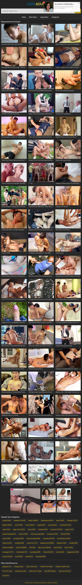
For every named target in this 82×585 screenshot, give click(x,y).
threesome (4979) (47, 520)
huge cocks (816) (19, 529)
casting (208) (19, 543)
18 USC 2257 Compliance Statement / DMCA (38, 582)
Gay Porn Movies (65, 571)
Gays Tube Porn (31, 566)
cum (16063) (30, 525)
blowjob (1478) (52, 534)
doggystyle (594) (73, 552)
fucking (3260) (18, 538)
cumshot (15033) (56, 529)
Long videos (44, 17)
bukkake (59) (43, 529)
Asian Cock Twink (35, 571)
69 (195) (32, 547)
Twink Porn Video (46, 566)
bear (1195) (69, 547)
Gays (41, 4)
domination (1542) (63, 538)
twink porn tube (20, 571)
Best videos (33, 17)
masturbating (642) (9, 534)
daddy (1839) (7, 525)
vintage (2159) (72, 520)
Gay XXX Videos (50, 571)
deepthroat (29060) (47, 543)
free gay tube (18, 566)
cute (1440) (6, 538)
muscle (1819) (7, 556)
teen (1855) (60, 520)
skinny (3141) (7, 543)
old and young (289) (37, 534)
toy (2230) (18, 556)
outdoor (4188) (7, 547)
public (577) (69, 529)
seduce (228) (23, 534)
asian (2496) (6, 520)
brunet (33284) (21, 547)
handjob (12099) (19, 520)
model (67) (29, 556)
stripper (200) (61, 543)
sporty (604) (52, 525)
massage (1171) (7, 552)
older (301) (6, 529)
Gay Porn (5, 575)
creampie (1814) (65, 525)
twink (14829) (33, 520)
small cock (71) (32, 543)
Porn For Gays (7, 571)
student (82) (73, 543)
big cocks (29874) (44, 547)
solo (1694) (18, 525)
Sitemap (54, 582)
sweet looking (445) (33, 538)
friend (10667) (48, 552)
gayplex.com (6, 566)
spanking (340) (35, 552)
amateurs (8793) (48, 538)
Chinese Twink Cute (62, 566)
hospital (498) (40, 556)
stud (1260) (58, 547)
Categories (55, 17)
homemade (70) (21, 552)
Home (24, 17)
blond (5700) (65, 534)
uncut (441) (60, 552)
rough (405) (41, 525)
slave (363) (31, 529)
